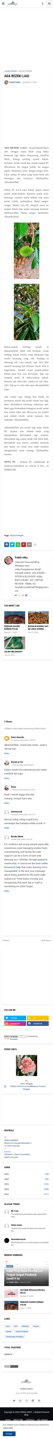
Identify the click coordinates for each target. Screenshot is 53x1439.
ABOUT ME (18, 1420)
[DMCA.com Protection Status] (11, 1367)
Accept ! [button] (9, 1434)
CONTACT (30, 1420)
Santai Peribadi (25, 71)
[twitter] (16, 595)
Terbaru (6, 940)
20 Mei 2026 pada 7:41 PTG (21, 839)
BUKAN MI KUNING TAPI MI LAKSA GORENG (38, 627)
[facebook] (26, 595)
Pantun (36, 1326)
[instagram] (23, 595)
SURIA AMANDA (11, 1140)
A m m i (7, 1152)
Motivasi (25, 1326)
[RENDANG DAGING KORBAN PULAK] (14, 617)
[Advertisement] (26, 37)
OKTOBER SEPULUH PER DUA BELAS (32, 1291)
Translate (13, 1039)
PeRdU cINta (21, 557)
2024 (26, 1184)
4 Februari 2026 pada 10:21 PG (23, 815)
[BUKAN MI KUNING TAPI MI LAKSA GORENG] (38, 617)
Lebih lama (45, 940)
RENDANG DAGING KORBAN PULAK (12, 627)
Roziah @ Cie (17, 762)
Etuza (13, 786)
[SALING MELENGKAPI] (14, 643)
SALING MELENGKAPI (13, 651)
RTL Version (42, 1420)
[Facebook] (6, 544)
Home (7, 1420)
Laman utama (10, 71)
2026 (26, 1174)
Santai (8, 1331)
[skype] (39, 1400)
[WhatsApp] (18, 544)
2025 (26, 1179)
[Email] (29, 544)
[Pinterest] (23, 544)
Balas (6, 753)
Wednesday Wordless (15, 1337)
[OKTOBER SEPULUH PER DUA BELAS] (11, 1293)
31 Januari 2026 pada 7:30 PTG (23, 740)
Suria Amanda (17, 737)
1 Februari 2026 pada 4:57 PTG (23, 790)
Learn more (8, 1428)
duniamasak (16, 811)
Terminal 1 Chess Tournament (17, 1154)
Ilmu (8, 1326)
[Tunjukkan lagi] (35, 544)
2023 (26, 1189)
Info (15, 1326)
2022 (26, 1194)
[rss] (19, 595)
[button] (3, 3)
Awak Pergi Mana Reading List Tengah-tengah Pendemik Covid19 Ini (24, 1274)
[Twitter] (12, 544)
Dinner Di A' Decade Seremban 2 (18, 1143)
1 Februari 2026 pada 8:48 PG (22, 765)
